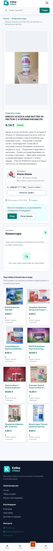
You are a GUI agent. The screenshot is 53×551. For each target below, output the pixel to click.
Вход (12, 216)
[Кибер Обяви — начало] (11, 3)
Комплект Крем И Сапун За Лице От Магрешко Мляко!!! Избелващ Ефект (37, 386)
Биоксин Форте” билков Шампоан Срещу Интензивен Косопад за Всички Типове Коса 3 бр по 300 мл (13, 386)
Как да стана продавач (13, 498)
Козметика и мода (19, 19)
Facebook (8, 535)
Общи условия (9, 494)
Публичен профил (26, 193)
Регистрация (26, 216)
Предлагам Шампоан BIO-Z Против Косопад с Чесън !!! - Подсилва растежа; (14, 425)
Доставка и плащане (12, 517)
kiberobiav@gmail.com (14, 532)
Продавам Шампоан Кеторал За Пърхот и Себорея (38, 308)
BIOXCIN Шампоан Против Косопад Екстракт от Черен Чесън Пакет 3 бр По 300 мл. (38, 347)
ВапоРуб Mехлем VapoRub (12, 308)
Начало (6, 19)
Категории (7, 509)
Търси (45, 10)
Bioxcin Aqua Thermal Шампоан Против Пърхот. (38, 425)
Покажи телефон (34, 187)
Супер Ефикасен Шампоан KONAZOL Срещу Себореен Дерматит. (13, 347)
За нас (6, 490)
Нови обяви (8, 513)
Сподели (34, 200)
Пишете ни (9, 528)
